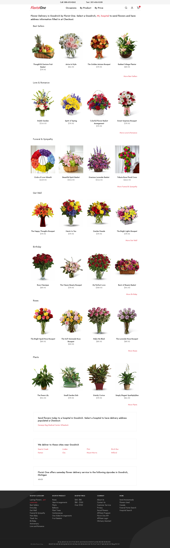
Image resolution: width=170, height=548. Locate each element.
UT (96, 544)
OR (81, 544)
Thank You (33, 518)
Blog (113, 544)
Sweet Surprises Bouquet (127, 121)
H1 (119, 544)
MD (100, 542)
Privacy (100, 507)
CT (72, 542)
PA (83, 544)
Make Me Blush (99, 339)
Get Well (33, 510)
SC (87, 544)
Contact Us (101, 502)
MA (97, 542)
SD (89, 544)
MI (98, 15)
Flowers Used (125, 502)
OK (79, 544)
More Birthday (131, 294)
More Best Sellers (130, 76)
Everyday (33, 507)
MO (109, 542)
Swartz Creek (43, 449)
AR (63, 542)
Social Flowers (102, 510)
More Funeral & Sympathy (127, 186)
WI (105, 544)
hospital (105, 15)
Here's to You (71, 231)
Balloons (55, 507)
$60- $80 (78, 499)
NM (66, 544)
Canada (122, 505)
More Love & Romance (128, 133)
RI (85, 544)
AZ (65, 542)
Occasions (71, 7)
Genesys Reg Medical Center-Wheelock (53, 425)
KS (91, 542)
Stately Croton (99, 395)
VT (100, 544)
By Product (85, 7)
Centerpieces (57, 513)
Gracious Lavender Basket (99, 177)
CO (70, 542)
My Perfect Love (99, 285)
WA (103, 544)
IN (89, 542)
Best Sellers (34, 505)
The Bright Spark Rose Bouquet (43, 339)
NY (71, 544)
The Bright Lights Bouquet (127, 231)
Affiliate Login (102, 518)
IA (84, 542)
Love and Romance (37, 526)
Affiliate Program (103, 513)
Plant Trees (56, 510)
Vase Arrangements (59, 502)
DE (77, 542)
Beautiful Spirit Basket (71, 177)
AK (59, 542)
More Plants (132, 404)
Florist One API (103, 515)
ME (102, 542)
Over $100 (79, 505)
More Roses (132, 351)
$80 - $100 (79, 502)
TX (94, 544)
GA (81, 542)
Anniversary (34, 523)
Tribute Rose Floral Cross (127, 177)
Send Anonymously (127, 499)
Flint (88, 449)
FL (78, 542)
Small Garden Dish (71, 395)
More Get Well (131, 240)
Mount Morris (92, 452)
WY (110, 544)
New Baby (34, 515)
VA (98, 544)
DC (74, 542)
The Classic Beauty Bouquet (71, 285)
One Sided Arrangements (62, 515)
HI (83, 542)
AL (60, 542)
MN (107, 542)
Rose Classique (43, 285)
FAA (76, 544)
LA (95, 542)
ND (57, 544)
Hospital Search (126, 510)
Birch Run (114, 449)
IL (87, 542)
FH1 (116, 544)
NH (62, 544)
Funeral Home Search (128, 507)
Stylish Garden (43, 121)
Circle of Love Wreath (43, 177)
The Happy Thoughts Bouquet (43, 231)
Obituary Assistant (104, 521)
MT (52, 544)
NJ (64, 544)
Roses (54, 499)
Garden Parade (99, 231)
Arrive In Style (71, 64)
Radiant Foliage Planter (127, 64)
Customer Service (104, 505)
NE (59, 544)
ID (86, 542)
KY (93, 542)
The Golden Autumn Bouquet (99, 64)
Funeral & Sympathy (37, 513)
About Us (100, 499)
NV (69, 544)
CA (67, 542)
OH (73, 544)
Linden (64, 449)
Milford (114, 452)
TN (91, 544)
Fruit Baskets (57, 518)
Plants (54, 505)
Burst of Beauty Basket (127, 285)
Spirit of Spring (71, 121)
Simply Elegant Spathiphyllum (127, 395)
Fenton (40, 452)
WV (107, 544)
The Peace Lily (43, 395)
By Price (99, 7)
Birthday (33, 521)
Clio (63, 452)
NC (55, 544)
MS (50, 544)
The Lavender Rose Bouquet (127, 339)
